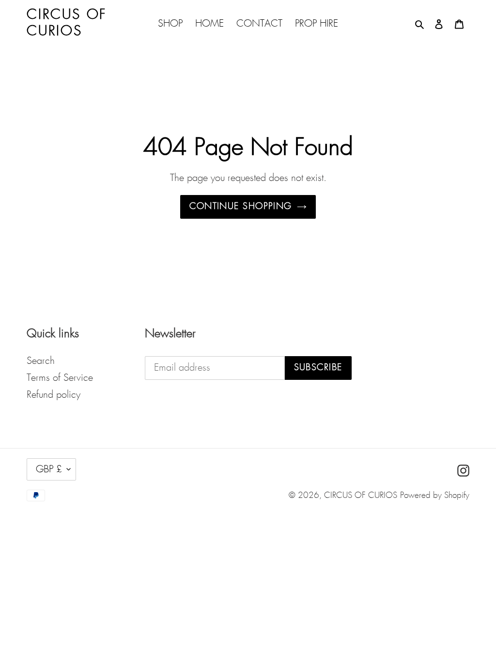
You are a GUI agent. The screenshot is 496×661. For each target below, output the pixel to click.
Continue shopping (240, 206)
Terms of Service (60, 378)
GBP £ (49, 469)
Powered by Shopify (434, 495)
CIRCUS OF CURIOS (360, 495)
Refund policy (53, 395)
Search (41, 361)
